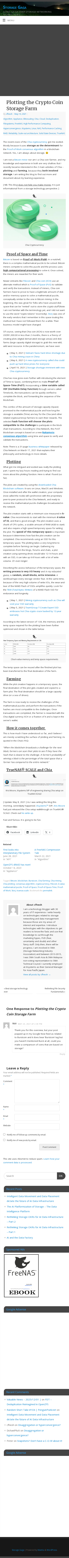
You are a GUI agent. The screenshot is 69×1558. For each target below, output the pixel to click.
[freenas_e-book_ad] (21, 1297)
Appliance (17, 119)
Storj (50, 313)
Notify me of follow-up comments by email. (26, 1134)
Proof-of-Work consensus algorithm (25, 149)
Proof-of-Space (30, 887)
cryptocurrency (39, 141)
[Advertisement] (34, 60)
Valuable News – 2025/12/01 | (24, 1399)
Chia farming (44, 880)
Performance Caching (51, 128)
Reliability (13, 133)
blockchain (23, 880)
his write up (27, 813)
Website (6, 1125)
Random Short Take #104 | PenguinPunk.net (31, 1409)
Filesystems (8, 123)
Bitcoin (6, 259)
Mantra (41, 1550)
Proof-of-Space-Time (47, 887)
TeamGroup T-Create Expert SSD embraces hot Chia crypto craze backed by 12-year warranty (35, 611)
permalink (47, 890)
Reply (62, 1054)
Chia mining (56, 880)
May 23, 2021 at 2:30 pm (30, 1024)
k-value (61, 884)
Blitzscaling (28, 119)
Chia (36, 119)
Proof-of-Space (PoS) (40, 284)
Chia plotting (9, 884)
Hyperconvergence (12, 128)
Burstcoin (33, 880)
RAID (5, 133)
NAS (39, 128)
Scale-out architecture (28, 133)
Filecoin (27, 280)
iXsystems (26, 128)
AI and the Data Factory (20, 1237)
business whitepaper (39, 446)
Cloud (42, 119)
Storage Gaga (14, 7)
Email (5, 1118)
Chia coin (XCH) (43, 280)
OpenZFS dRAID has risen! (16, 864)
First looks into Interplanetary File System (16, 851)
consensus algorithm (25, 884)
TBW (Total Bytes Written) (19, 589)
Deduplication (52, 119)
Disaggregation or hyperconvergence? (39, 1424)
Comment (6, 1083)
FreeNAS (18, 123)
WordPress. (52, 1550)
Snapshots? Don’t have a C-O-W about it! (39, 1440)
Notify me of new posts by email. (22, 1140)
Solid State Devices (47, 133)
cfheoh (9, 114)
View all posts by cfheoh (37, 974)
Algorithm (7, 119)
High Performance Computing (37, 123)
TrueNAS (61, 133)
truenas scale (23, 890)
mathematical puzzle (12, 887)
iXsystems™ (42, 805)
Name (6, 1108)
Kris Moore (59, 805)
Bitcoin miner (21, 159)
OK (60, 1175)
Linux (34, 128)
